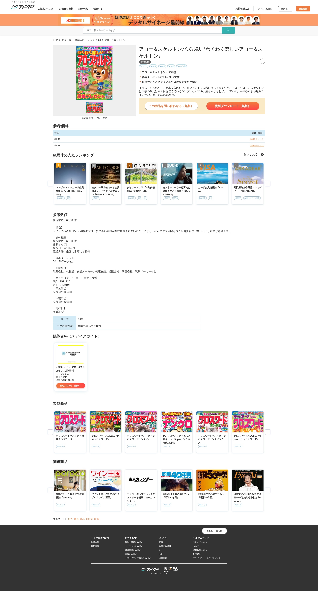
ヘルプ (196, 546)
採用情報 (95, 546)
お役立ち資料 (66, 8)
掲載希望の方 (242, 8)
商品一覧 (66, 40)
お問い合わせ (214, 530)
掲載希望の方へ (200, 550)
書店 (76, 519)
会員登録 (303, 8)
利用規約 (197, 554)
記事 (161, 542)
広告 (70, 519)
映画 (96, 519)
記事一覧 (83, 8)
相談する (97, 8)
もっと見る (250, 154)
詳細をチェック (257, 139)
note (161, 554)
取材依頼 (163, 558)
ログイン (285, 8)
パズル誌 (182, 66)
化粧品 (89, 519)
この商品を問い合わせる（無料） (171, 106)
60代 (163, 66)
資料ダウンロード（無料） (233, 106)
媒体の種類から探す (134, 542)
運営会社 (95, 542)
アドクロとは (265, 8)
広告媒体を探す (46, 8)
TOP (55, 40)
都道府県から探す (133, 550)
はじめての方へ (200, 542)
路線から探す (131, 554)
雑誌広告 (79, 40)
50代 (154, 66)
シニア (144, 66)
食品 (82, 519)
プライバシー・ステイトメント (207, 558)
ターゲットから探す (134, 546)
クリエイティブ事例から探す (138, 558)
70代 (172, 66)
